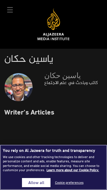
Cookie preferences (69, 182)
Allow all (36, 182)
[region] (53, 167)
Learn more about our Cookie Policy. (73, 170)
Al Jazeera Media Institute (53, 24)
